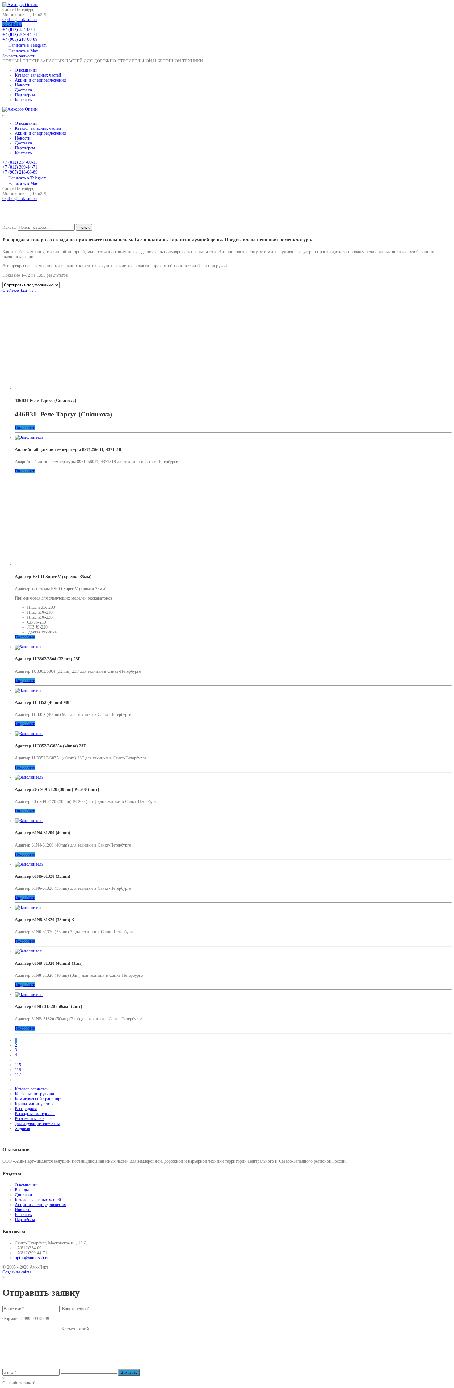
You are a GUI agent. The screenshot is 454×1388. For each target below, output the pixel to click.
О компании (26, 70)
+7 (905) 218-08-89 (19, 39)
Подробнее (25, 427)
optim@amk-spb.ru (32, 1258)
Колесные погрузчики (35, 1094)
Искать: (9, 227)
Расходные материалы (35, 1113)
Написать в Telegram (27, 45)
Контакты (23, 100)
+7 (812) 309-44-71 (19, 34)
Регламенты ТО (29, 1118)
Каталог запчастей (32, 1089)
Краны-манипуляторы (35, 1104)
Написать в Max (22, 51)
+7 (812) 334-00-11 (19, 29)
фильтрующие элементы (37, 1123)
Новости (23, 85)
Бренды (22, 1190)
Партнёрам (25, 95)
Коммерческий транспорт (38, 1099)
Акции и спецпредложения (40, 80)
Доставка (23, 90)
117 (18, 1074)
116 (18, 1070)
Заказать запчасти (19, 56)
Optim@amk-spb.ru (19, 19)
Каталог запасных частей (38, 75)
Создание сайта (16, 1272)
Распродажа (26, 1108)
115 (18, 1065)
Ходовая (22, 1128)
